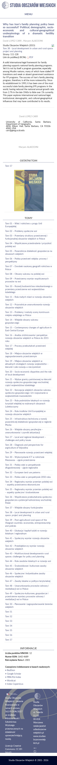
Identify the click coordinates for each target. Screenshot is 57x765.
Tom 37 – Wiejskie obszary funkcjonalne (24, 508)
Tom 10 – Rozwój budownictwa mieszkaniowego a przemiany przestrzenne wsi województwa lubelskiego (28, 289)
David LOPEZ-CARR (12, 41)
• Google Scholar (13, 674)
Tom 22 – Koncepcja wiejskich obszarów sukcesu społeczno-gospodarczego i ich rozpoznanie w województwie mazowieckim (28, 393)
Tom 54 (8, 626)
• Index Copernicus (14, 684)
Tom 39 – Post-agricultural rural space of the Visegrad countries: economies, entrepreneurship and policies (28, 523)
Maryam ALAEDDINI (33, 41)
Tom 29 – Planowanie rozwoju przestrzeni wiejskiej (28, 453)
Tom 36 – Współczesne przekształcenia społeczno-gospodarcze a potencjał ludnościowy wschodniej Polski (28, 500)
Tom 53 (8, 621)
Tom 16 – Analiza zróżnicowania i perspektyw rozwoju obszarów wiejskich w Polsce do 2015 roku (26, 338)
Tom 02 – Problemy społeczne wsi (21, 231)
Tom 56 (8, 635)
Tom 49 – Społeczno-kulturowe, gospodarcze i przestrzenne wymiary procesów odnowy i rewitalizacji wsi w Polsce (26, 597)
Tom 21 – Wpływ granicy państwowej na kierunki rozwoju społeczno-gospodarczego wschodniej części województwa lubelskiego (28, 382)
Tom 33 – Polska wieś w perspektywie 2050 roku (28, 477)
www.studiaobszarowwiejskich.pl (39, 739)
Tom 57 (8, 166)
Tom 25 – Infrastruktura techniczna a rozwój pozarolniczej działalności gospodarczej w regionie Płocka (28, 422)
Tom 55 (8, 630)
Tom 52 (8, 617)
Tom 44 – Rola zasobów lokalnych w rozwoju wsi (28, 561)
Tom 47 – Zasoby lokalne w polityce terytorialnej (27, 581)
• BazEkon (10, 670)
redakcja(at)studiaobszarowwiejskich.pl (39, 729)
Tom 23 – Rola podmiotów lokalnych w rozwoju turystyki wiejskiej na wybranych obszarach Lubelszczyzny (27, 404)
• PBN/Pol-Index (13, 677)
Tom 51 (8, 612)
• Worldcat (10, 681)
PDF (31, 57)
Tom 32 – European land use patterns (22, 473)
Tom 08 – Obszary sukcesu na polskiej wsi (24, 274)
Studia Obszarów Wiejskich (21, 760)
